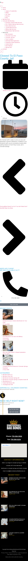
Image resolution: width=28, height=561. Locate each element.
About (4, 9)
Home (4, 7)
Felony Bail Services (10, 26)
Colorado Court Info (10, 35)
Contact (5, 49)
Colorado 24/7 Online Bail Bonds (14, 465)
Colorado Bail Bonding (8, 21)
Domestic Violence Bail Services (13, 22)
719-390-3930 (17, 436)
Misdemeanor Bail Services (12, 31)
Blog (6, 17)
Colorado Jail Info (10, 37)
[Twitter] (15, 432)
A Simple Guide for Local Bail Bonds (16, 533)
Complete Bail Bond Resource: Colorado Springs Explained (17, 519)
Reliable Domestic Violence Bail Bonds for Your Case (17, 478)
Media (7, 12)
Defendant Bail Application (12, 40)
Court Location (9, 39)
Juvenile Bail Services (11, 27)
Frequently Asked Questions (12, 42)
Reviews (7, 16)
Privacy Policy (4, 552)
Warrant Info (8, 47)
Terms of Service (13, 552)
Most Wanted (8, 45)
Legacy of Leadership (11, 11)
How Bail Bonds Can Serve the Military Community (17, 492)
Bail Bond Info (6, 19)
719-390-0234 (16, 439)
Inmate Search (9, 44)
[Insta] (16, 432)
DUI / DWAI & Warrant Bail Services (14, 24)
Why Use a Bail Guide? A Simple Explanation (17, 506)
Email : (14, 471)
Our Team (7, 14)
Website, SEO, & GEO (9, 556)
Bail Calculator (9, 34)
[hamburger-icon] (1, 6)
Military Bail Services (10, 29)
